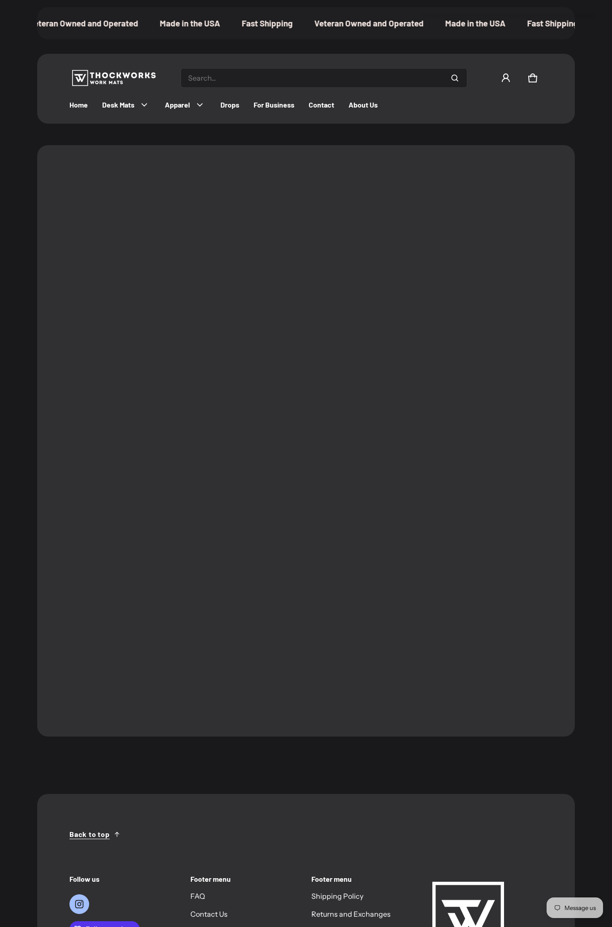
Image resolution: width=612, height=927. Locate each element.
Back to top (89, 834)
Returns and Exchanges (351, 914)
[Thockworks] (114, 78)
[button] (533, 78)
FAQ (197, 896)
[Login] (506, 78)
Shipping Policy (337, 896)
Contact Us (209, 914)
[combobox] (324, 78)
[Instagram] (79, 904)
